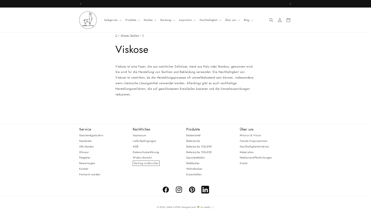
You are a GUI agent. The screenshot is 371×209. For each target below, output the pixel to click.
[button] (112, 20)
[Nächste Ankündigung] (290, 3)
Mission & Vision (250, 135)
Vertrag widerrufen (146, 163)
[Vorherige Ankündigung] (80, 3)
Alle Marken (86, 146)
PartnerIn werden (89, 174)
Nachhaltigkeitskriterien (254, 146)
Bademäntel (193, 135)
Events (244, 163)
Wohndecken (194, 169)
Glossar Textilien (130, 35)
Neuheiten (85, 141)
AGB (136, 146)
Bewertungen (87, 163)
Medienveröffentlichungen (256, 157)
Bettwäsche (193, 141)
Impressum (139, 135)
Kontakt (83, 169)
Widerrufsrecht (142, 157)
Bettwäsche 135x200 (199, 146)
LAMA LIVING (173, 207)
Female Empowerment (253, 141)
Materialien (247, 152)
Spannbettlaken (195, 157)
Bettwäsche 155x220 (199, 152)
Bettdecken (193, 163)
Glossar (84, 152)
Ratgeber (84, 157)
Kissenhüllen (194, 174)
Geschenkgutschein (91, 135)
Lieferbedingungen (144, 141)
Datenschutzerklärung (146, 152)
